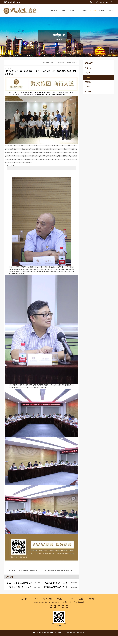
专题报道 (68, 62)
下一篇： (60, 570)
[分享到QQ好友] (59, 606)
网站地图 (69, 632)
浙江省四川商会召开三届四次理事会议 (19, 583)
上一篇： (29, 570)
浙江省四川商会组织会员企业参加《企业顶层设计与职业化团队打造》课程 (31, 587)
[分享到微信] (63, 606)
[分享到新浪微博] (51, 606)
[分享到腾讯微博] (55, 606)
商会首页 (54, 10)
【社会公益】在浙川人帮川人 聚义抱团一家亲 (59, 583)
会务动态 (75, 62)
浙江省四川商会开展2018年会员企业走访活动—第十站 (61, 587)
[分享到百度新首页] (67, 606)
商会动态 (61, 62)
